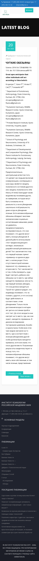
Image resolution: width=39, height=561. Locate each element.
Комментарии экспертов (11, 451)
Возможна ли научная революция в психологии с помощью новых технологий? (19, 512)
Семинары (5, 432)
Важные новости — (9, 461)
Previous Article (15, 373)
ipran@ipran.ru (23, 5)
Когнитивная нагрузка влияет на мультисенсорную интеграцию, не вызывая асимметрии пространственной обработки (17, 529)
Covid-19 (4, 448)
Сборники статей (8, 474)
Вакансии (5, 436)
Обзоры (5, 484)
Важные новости (8, 457)
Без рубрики (6, 454)
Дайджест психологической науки (14, 467)
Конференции (6, 429)
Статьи (4, 478)
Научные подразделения (10, 426)
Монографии (6, 471)
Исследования (8, 481)
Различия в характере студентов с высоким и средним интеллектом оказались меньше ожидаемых (18, 520)
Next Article (25, 376)
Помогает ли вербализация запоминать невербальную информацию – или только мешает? (16, 505)
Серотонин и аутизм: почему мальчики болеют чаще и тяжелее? (18, 497)
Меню (29, 10)
